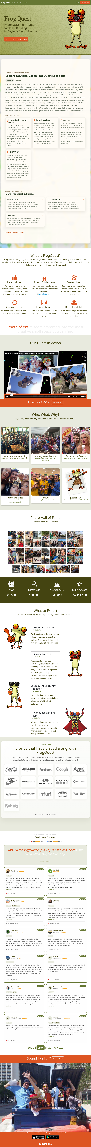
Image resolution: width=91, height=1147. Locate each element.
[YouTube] (40, 1144)
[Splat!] (54, 560)
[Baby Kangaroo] (62, 543)
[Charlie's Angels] (37, 543)
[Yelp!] (51, 1144)
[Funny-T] (71, 534)
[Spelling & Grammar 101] (79, 543)
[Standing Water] (12, 551)
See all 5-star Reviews (45, 1047)
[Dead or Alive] (29, 560)
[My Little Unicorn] (79, 551)
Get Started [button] (85, 2)
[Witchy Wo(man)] (25, 568)
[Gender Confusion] (71, 551)
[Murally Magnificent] (71, 543)
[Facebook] (43, 1144)
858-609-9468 (62, 1133)
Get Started (57, 402)
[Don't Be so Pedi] (62, 560)
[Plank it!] (29, 551)
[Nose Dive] (12, 534)
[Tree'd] (46, 534)
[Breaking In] (66, 568)
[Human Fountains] (37, 551)
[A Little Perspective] (62, 534)
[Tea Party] (54, 534)
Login (77, 2)
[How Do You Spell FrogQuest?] (29, 534)
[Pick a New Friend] (29, 543)
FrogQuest (5, 2)
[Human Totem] (37, 534)
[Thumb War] (41, 568)
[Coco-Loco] (58, 568)
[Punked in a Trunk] (16, 568)
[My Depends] (20, 560)
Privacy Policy (37, 1133)
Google (53, 893)
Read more (9, 889)
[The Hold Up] (12, 560)
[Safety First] (20, 543)
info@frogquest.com (50, 1133)
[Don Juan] (75, 568)
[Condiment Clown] (62, 551)
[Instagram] (48, 1144)
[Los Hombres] (20, 534)
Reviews (19, 2)
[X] (45, 1144)
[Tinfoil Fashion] (71, 560)
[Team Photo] (54, 543)
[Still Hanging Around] (54, 551)
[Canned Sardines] (12, 543)
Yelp (11, 893)
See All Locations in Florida (14, 232)
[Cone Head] (50, 568)
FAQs (13, 2)
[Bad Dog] (46, 543)
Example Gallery (44, 294)
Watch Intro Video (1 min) (16, 39)
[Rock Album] (46, 551)
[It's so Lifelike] (20, 551)
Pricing (26, 2)
